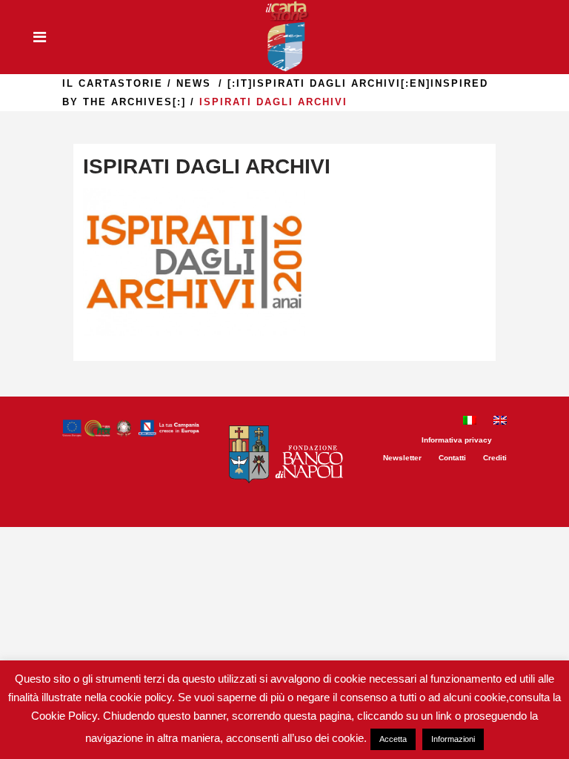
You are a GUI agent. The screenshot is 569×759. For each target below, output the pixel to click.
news (193, 83)
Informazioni (453, 739)
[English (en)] (500, 422)
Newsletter (402, 458)
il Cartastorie (112, 83)
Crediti (495, 458)
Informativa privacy (457, 440)
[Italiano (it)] (469, 422)
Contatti (452, 458)
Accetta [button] (393, 739)
